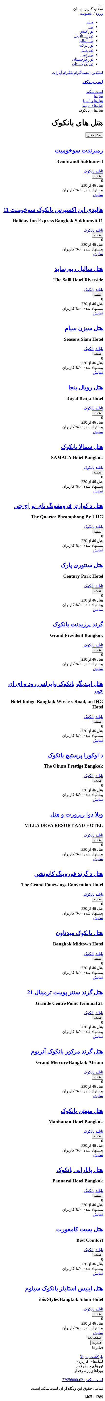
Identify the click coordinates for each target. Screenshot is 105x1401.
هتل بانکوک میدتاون (79, 933)
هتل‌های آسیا (93, 101)
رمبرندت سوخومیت (79, 150)
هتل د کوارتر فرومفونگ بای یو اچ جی (58, 506)
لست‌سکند (92, 82)
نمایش (98, 195)
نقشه (97, 176)
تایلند (99, 171)
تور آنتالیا (86, 41)
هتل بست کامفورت (79, 1229)
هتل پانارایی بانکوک (79, 1170)
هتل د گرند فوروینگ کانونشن (68, 874)
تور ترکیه (86, 45)
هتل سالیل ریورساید (78, 269)
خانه (89, 22)
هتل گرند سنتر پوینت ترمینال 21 (65, 992)
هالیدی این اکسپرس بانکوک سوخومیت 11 (53, 210)
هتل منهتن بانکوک (82, 1111)
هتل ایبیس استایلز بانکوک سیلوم (64, 1288)
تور (90, 27)
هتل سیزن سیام (84, 328)
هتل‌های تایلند (92, 106)
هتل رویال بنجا (85, 387)
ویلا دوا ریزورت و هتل (76, 814)
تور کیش (86, 31)
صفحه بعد (94, 1337)
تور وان (87, 50)
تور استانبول (83, 36)
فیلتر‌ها (96, 1343)
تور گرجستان (82, 59)
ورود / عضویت (91, 13)
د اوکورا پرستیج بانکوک (75, 755)
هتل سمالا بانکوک (82, 447)
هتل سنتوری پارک (82, 565)
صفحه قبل (94, 135)
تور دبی (87, 54)
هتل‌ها (98, 96)
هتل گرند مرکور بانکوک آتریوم (67, 1051)
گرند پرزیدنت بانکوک (78, 624)
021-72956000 (73, 1380)
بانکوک (89, 171)
